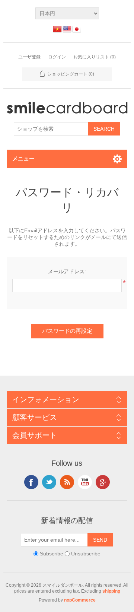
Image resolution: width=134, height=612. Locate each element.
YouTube (85, 482)
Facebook (31, 482)
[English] (67, 29)
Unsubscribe (85, 554)
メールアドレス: (67, 271)
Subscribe (51, 554)
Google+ (103, 482)
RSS (67, 482)
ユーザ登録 (29, 57)
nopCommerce (80, 600)
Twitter (49, 482)
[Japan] (76, 29)
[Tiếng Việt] (57, 29)
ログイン (57, 57)
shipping (111, 591)
